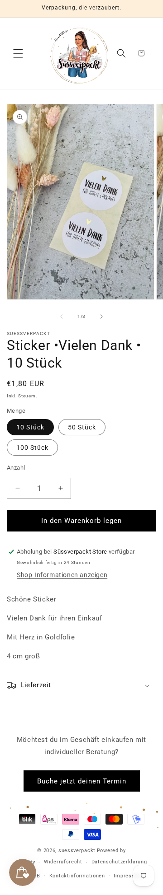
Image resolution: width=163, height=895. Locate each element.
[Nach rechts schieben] (101, 316)
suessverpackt (77, 850)
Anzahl (16, 467)
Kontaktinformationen (77, 876)
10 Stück (30, 427)
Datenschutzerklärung (119, 862)
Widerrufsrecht (63, 862)
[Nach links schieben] (62, 316)
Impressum (128, 876)
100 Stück (32, 447)
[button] (18, 53)
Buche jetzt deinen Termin (81, 781)
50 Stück (82, 427)
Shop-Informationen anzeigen (62, 574)
